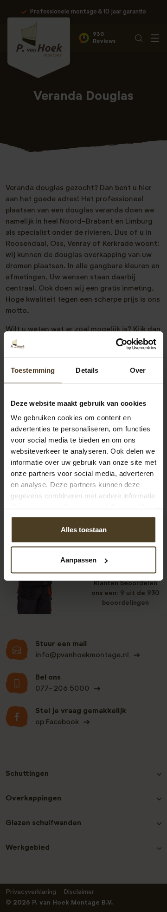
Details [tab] (87, 370)
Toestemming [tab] (33, 370)
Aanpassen (78, 560)
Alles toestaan (84, 529)
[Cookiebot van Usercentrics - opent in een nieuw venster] (117, 344)
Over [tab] (138, 370)
